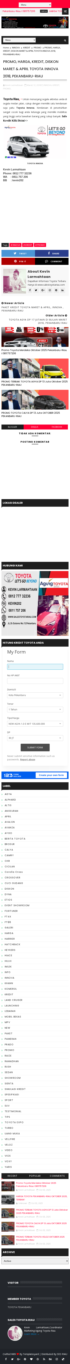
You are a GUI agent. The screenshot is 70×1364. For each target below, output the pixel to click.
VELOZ (9, 1144)
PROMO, (7, 88)
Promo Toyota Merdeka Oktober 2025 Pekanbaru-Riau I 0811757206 (34, 351)
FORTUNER (11, 911)
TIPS (7, 1117)
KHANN (9, 983)
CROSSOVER (13, 877)
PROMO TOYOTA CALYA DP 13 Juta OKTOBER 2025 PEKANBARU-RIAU (30, 414)
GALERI (9, 927)
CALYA (9, 849)
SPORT (9, 1100)
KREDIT (26, 47)
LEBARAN (10, 1011)
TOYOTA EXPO (14, 1122)
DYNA (8, 894)
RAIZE (8, 1055)
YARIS (8, 1167)
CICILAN (10, 866)
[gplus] (18, 1359)
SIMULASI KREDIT (15, 1089)
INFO (8, 972)
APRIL (8, 816)
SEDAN (9, 1072)
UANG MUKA (12, 1133)
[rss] (44, 1359)
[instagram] (56, 1359)
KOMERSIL (11, 988)
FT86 (8, 922)
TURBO (9, 1128)
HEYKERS (10, 950)
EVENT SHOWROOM (17, 905)
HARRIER (10, 938)
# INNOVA (15, 244)
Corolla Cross (14, 872)
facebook (57, 427)
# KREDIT (27, 244)
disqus (34, 427)
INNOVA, (48, 85)
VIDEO (9, 1150)
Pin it (22, 261)
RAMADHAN (12, 1061)
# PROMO (40, 244)
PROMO (37, 47)
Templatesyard (31, 1354)
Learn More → (31, 1334)
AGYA (8, 794)
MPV (7, 1022)
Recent (12, 1175)
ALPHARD (10, 799)
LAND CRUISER (14, 1000)
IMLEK (8, 966)
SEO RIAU (62, 1354)
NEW (7, 1028)
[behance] (50, 1359)
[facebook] (6, 1359)
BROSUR (10, 844)
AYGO (8, 833)
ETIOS (8, 899)
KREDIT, (56, 85)
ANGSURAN (11, 811)
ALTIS (8, 805)
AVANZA (10, 827)
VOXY (8, 1161)
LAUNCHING (12, 1005)
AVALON (10, 822)
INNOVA (16, 47)
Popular (35, 1175)
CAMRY (9, 855)
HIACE (8, 955)
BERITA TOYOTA (15, 838)
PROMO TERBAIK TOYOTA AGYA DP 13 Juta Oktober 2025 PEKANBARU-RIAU (34, 383)
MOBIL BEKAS (13, 1016)
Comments (57, 1175)
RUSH (8, 1066)
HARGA (34, 11)
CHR (7, 861)
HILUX (8, 961)
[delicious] (63, 1359)
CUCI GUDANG (14, 883)
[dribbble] (37, 1359)
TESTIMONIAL (13, 1111)
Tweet (23, 253)
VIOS (8, 1155)
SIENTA (9, 1083)
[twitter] (12, 1359)
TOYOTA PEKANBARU (19, 1307)
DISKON (9, 888)
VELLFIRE (10, 1139)
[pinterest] (25, 1359)
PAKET (9, 1033)
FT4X (8, 916)
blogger (12, 427)
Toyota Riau (11, 99)
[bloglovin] (31, 1359)
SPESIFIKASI (12, 1094)
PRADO (9, 1044)
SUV (7, 1105)
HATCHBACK (13, 944)
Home (6, 47)
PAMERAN (11, 1039)
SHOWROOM (13, 1078)
